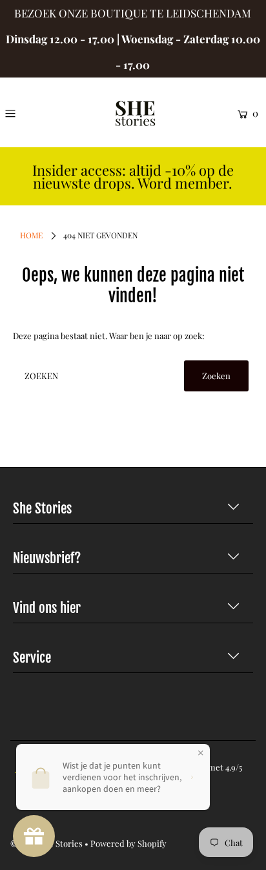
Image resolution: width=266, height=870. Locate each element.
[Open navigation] (26, 113)
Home (31, 235)
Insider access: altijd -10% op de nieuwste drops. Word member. (133, 176)
